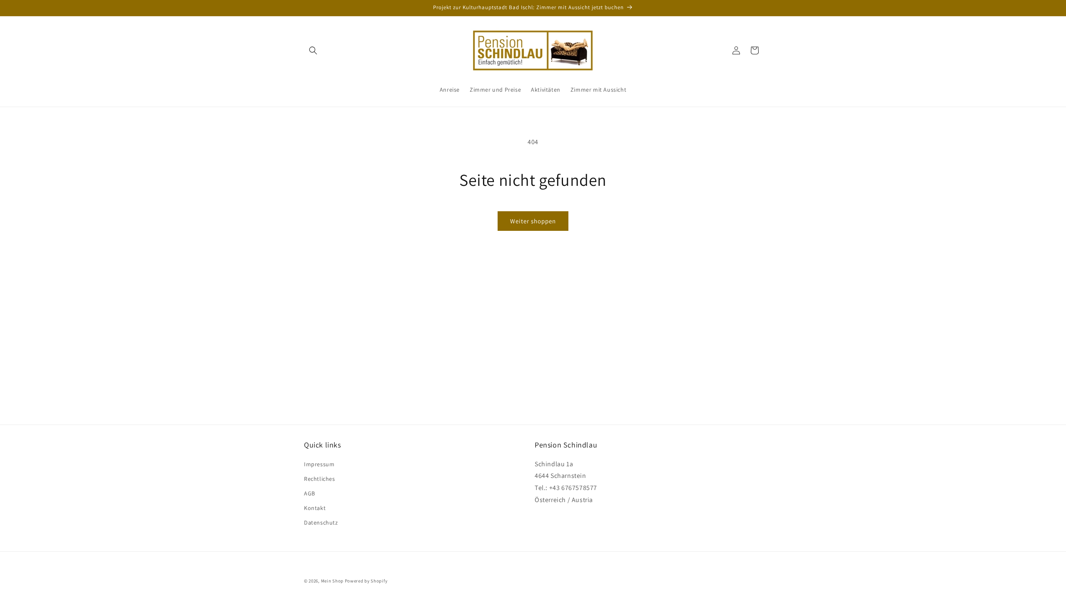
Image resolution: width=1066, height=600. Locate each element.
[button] (313, 50)
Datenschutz (321, 522)
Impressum (319, 464)
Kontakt (315, 508)
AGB (309, 493)
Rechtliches (319, 478)
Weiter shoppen (533, 221)
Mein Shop (332, 581)
